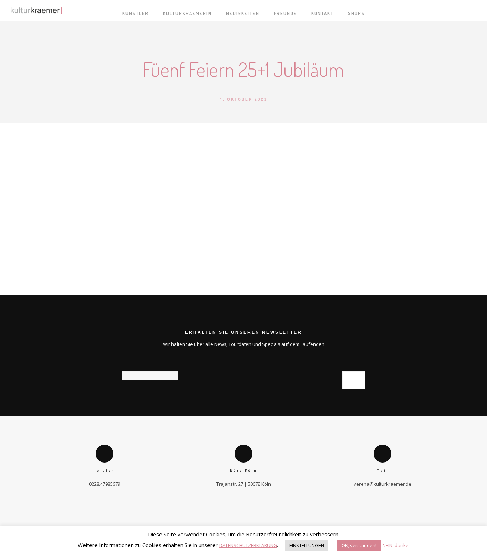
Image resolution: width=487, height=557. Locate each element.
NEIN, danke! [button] (396, 545)
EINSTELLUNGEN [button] (306, 545)
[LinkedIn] (243, 514)
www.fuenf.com (381, 247)
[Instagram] (256, 514)
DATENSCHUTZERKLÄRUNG (248, 545)
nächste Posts (359, 277)
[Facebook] (231, 514)
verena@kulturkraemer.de (382, 484)
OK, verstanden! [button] (359, 545)
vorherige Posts (130, 278)
